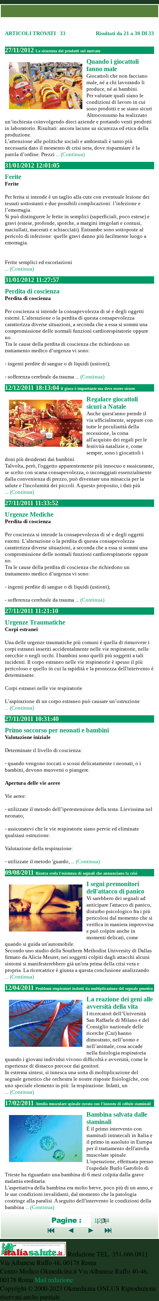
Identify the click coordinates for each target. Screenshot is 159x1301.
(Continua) (73, 154)
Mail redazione (54, 1279)
